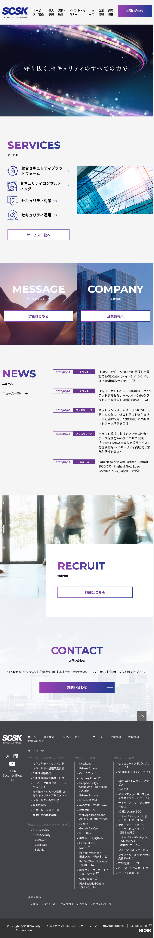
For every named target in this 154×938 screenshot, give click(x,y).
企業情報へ (115, 316)
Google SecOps (88, 828)
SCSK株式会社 (139, 926)
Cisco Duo (41, 844)
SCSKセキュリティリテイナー (134, 774)
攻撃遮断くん (87, 810)
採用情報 (110, 12)
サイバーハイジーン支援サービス (134, 804)
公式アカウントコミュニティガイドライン (72, 926)
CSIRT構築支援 (42, 773)
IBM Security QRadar (92, 838)
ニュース (91, 12)
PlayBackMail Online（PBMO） (92, 885)
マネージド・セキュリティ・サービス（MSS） (132, 818)
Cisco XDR (41, 840)
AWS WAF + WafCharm (93, 805)
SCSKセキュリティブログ (59, 904)
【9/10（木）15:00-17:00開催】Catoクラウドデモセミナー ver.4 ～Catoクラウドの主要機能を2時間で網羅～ (124, 395)
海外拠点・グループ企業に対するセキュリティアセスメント (51, 793)
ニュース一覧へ (13, 393)
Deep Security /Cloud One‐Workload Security (93, 786)
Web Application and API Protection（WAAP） (94, 816)
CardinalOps (87, 843)
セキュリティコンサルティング (40, 185)
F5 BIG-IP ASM (88, 800)
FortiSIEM (85, 833)
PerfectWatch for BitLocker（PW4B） (91, 854)
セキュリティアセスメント (48, 763)
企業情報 (101, 12)
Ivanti (82, 848)
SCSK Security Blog (12, 772)
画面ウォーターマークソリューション (93, 872)
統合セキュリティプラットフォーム (42, 170)
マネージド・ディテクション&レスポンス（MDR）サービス (134, 841)
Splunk (39, 849)
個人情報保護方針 (113, 926)
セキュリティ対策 (36, 200)
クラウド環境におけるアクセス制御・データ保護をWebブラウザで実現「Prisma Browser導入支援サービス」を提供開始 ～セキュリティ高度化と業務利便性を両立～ (124, 442)
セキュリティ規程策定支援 (48, 768)
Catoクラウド (87, 773)
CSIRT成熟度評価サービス (48, 778)
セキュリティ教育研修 (46, 800)
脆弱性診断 (39, 805)
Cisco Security (41, 835)
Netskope (85, 763)
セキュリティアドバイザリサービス (134, 765)
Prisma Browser (89, 795)
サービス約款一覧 (128, 873)
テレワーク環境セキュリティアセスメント (51, 785)
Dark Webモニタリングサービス (134, 782)
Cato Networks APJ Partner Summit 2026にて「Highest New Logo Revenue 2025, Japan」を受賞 (123, 466)
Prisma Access (88, 768)
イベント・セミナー (77, 12)
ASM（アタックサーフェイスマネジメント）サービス (134, 796)
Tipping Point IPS (90, 778)
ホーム (32, 737)
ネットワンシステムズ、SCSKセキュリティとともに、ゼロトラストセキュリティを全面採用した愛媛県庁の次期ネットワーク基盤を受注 (124, 417)
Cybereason (86, 878)
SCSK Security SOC (129, 811)
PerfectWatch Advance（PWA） (93, 863)
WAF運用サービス (129, 863)
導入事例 (51, 12)
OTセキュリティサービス (133, 868)
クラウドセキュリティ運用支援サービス (134, 856)
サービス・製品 (38, 12)
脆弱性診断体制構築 (45, 815)
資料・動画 (62, 12)
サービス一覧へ (38, 234)
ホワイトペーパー (103, 904)
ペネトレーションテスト (47, 810)
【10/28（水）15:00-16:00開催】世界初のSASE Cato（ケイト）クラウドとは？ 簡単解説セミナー (123, 376)
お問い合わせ (135, 10)
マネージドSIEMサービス (133, 850)
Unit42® (123, 789)
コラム (83, 904)
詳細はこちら (38, 316)
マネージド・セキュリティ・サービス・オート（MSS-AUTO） (132, 828)
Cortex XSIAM (41, 830)
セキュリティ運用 (36, 215)
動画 (35, 904)
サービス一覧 (36, 751)
